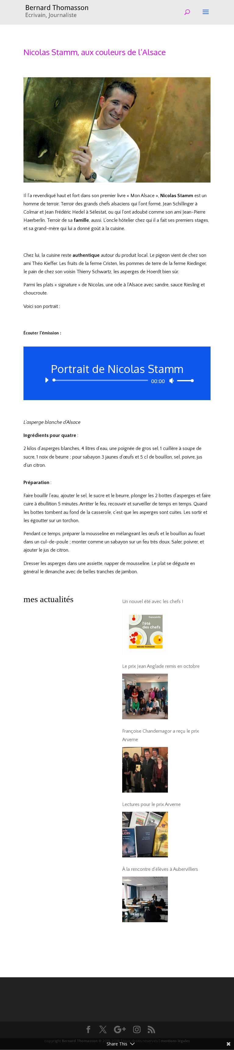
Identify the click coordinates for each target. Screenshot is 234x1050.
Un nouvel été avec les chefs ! (152, 601)
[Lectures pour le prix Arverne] (145, 834)
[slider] (183, 380)
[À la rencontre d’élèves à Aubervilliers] (145, 899)
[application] (117, 380)
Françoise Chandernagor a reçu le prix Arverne (160, 735)
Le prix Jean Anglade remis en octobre (161, 666)
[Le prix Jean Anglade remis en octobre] (145, 696)
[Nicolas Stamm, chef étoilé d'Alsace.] (117, 182)
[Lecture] (46, 380)
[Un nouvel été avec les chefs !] (145, 631)
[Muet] (171, 380)
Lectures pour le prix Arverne (151, 804)
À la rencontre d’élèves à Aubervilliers (160, 869)
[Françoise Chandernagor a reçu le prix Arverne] (145, 770)
